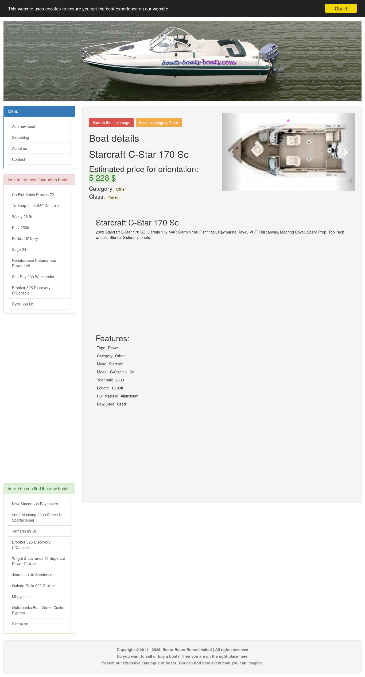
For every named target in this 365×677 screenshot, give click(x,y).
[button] (232, 152)
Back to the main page (111, 122)
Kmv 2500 (20, 227)
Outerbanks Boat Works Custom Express (39, 610)
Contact (18, 159)
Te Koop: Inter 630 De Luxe (35, 205)
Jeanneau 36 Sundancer (33, 574)
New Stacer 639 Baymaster (35, 503)
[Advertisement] (39, 401)
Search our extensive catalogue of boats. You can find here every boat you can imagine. (182, 662)
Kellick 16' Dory (25, 238)
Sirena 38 (20, 623)
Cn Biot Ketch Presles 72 (33, 194)
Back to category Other (158, 122)
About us (19, 148)
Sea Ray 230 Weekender (33, 276)
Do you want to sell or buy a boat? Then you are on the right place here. (182, 656)
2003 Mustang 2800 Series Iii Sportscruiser (36, 517)
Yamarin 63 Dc (24, 531)
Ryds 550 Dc (23, 304)
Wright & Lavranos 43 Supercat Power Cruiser (38, 561)
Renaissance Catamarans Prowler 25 (34, 263)
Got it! (341, 8)
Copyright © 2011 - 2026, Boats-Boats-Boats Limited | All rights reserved (182, 649)
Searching (20, 137)
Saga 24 (19, 249)
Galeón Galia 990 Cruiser (33, 585)
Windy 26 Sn (22, 216)
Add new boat (23, 126)
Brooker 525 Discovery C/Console (31, 290)
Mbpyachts (21, 596)
